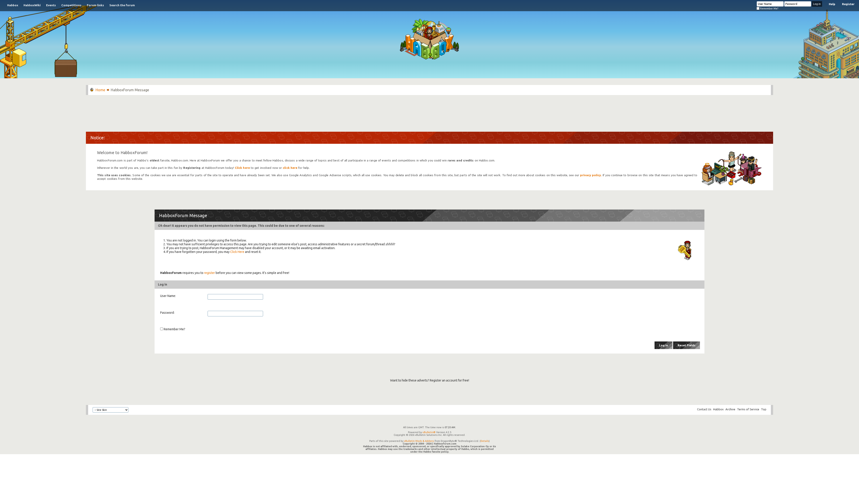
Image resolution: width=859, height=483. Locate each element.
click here (290, 167)
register (209, 273)
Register (848, 4)
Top (763, 409)
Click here (242, 167)
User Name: (168, 296)
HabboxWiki (32, 5)
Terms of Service (748, 409)
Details (485, 441)
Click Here (237, 252)
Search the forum (122, 5)
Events (51, 5)
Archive (730, 409)
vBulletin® (429, 432)
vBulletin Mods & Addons (419, 441)
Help (832, 4)
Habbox (12, 5)
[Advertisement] (429, 111)
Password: (167, 312)
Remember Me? (768, 8)
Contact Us (704, 409)
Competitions (71, 5)
